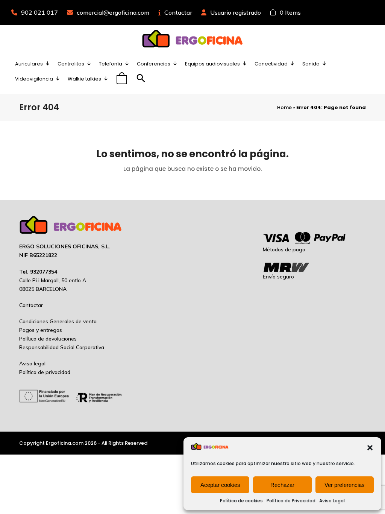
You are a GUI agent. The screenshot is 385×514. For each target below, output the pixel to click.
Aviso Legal (332, 500)
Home (284, 107)
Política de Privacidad (291, 500)
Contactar (178, 12)
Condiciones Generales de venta (58, 321)
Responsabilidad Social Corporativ (60, 347)
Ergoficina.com (64, 443)
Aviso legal (32, 363)
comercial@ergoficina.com (113, 12)
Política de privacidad (44, 372)
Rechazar (282, 485)
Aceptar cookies (220, 485)
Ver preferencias (344, 485)
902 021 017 (39, 12)
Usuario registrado (235, 12)
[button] (370, 448)
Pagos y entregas (40, 330)
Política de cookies (241, 500)
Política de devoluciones (48, 338)
